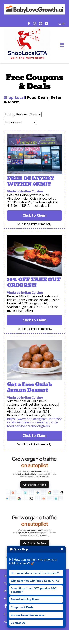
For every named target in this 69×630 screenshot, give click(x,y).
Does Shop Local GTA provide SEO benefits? (33, 590)
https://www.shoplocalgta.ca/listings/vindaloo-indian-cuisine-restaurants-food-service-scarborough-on (34, 422)
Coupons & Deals (22, 607)
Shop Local (14, 97)
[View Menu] (62, 45)
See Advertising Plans (25, 599)
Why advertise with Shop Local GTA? (35, 580)
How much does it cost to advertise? (35, 572)
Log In (61, 23)
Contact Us (18, 622)
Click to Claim (35, 215)
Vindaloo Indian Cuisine (25, 191)
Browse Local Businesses (28, 614)
